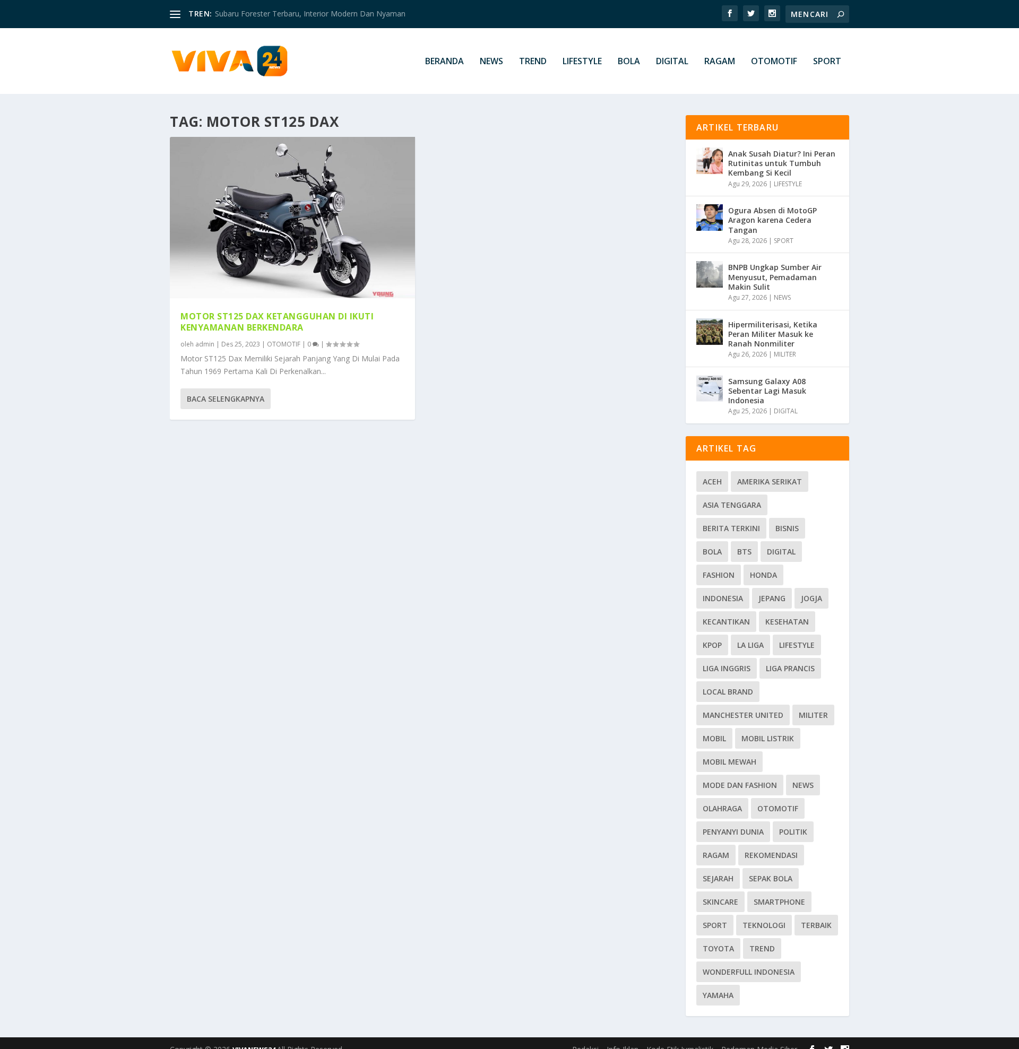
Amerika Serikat (769, 481)
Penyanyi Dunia (733, 832)
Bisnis (787, 528)
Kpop (712, 645)
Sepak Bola (770, 878)
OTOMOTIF (774, 62)
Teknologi (763, 925)
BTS (744, 552)
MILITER (785, 354)
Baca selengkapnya (225, 399)
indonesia (723, 598)
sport (715, 925)
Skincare (720, 902)
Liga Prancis (790, 668)
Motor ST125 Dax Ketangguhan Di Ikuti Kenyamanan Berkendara (277, 321)
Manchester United (743, 715)
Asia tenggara (732, 505)
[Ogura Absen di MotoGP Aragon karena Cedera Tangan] (709, 217)
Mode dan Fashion (740, 785)
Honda (763, 575)
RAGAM (719, 62)
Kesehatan (787, 622)
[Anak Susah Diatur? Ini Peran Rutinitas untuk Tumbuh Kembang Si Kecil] (709, 161)
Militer (813, 715)
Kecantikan (726, 622)
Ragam (716, 855)
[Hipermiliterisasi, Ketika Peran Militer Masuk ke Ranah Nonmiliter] (709, 331)
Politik (793, 832)
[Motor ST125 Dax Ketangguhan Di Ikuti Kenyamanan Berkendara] (292, 218)
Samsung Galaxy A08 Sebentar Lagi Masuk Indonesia (767, 390)
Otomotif (777, 808)
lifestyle (797, 645)
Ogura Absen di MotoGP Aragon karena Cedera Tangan (772, 220)
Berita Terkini (731, 528)
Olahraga (722, 808)
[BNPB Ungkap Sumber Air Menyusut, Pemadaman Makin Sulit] (709, 274)
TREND (533, 62)
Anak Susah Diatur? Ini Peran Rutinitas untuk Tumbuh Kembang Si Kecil (781, 163)
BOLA (629, 62)
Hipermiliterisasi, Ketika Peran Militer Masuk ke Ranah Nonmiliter (772, 334)
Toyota (718, 948)
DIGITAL (672, 62)
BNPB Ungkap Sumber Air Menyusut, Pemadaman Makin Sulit (775, 276)
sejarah (718, 878)
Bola (712, 552)
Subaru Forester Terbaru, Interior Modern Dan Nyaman (310, 13)
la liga (750, 645)
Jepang (771, 598)
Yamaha (718, 995)
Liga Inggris (726, 668)
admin (204, 344)
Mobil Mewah (729, 762)
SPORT (827, 62)
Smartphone (779, 902)
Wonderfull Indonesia (749, 972)
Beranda (444, 62)
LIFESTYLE (582, 62)
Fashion (719, 575)
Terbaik (816, 925)
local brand (728, 692)
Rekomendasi (771, 855)
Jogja (811, 598)
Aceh (712, 481)
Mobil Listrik (767, 738)
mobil (714, 738)
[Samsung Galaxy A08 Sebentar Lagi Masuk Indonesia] (709, 388)
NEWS (491, 62)
